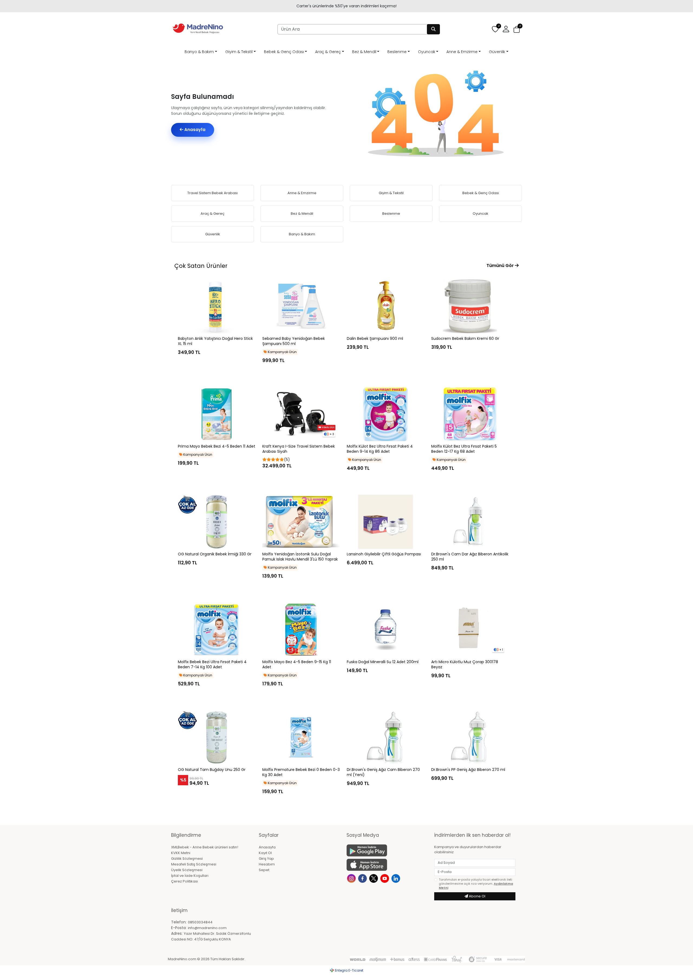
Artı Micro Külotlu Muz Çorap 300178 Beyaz (464, 664)
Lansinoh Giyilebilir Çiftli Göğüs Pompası (384, 554)
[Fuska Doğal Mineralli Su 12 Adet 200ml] (385, 630)
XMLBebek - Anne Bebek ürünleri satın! (204, 847)
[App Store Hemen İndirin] (387, 865)
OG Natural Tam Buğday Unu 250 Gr (212, 769)
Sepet (264, 869)
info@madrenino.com (207, 927)
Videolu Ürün (327, 427)
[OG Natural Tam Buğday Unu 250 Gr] (216, 737)
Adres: (176, 933)
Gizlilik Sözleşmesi (187, 858)
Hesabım (267, 864)
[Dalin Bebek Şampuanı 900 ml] (385, 306)
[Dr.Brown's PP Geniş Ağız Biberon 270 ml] (470, 737)
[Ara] (433, 29)
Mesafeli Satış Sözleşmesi (193, 864)
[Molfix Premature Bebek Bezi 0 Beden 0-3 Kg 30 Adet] (301, 737)
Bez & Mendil (364, 51)
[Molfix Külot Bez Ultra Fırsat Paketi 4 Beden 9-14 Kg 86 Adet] (385, 414)
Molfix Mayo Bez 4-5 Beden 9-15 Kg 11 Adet (296, 664)
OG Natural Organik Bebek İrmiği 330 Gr (214, 554)
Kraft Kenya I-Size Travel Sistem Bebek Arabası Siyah (298, 449)
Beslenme (397, 51)
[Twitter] (374, 878)
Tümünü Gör (500, 265)
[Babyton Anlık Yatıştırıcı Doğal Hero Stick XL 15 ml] (216, 306)
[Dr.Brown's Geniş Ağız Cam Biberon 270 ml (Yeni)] (385, 737)
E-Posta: (179, 927)
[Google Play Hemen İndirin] (387, 850)
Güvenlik (497, 51)
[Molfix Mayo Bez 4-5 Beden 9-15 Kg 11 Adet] (301, 630)
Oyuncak (426, 51)
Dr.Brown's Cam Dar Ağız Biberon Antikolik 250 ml (469, 557)
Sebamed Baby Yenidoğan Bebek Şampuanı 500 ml (293, 341)
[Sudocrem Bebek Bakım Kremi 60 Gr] (470, 306)
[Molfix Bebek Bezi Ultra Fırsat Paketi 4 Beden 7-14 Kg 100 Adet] (216, 630)
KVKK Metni (180, 852)
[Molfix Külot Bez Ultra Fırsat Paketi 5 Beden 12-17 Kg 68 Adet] (470, 414)
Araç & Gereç (328, 51)
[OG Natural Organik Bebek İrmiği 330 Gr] (216, 522)
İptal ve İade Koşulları (189, 875)
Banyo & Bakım (199, 51)
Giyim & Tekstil (239, 51)
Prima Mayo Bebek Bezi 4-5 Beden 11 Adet (216, 446)
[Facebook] (363, 878)
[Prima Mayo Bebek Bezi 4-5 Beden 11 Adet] (216, 414)
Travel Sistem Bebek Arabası (212, 193)
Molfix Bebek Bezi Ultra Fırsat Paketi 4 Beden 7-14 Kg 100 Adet (212, 664)
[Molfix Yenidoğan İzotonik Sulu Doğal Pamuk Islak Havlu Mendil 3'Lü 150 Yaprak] (301, 522)
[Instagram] (352, 878)
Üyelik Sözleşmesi (186, 869)
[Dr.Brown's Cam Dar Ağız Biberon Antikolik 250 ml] (470, 522)
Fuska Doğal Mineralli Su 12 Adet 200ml (383, 662)
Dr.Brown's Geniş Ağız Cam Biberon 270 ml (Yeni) (383, 772)
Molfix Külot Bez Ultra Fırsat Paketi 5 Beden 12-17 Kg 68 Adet (464, 449)
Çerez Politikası (184, 881)
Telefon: (179, 922)
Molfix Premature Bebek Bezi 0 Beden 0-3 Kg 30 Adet (301, 772)
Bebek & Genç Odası (284, 51)
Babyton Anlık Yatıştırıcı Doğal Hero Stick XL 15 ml (215, 341)
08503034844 (200, 922)
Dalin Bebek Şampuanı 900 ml (375, 338)
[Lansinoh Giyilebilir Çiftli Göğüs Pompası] (385, 522)
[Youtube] (385, 878)
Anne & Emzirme (462, 51)
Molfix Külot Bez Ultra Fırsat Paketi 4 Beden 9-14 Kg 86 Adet (380, 449)
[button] (516, 29)
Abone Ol (476, 896)
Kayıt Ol (265, 852)
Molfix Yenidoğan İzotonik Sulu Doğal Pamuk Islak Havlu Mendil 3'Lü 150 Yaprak (300, 557)
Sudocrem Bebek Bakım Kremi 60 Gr (465, 338)
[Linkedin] (396, 878)
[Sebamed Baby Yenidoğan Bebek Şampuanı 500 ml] (301, 306)
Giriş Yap (266, 858)
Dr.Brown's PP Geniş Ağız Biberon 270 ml (468, 769)
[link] (346, 6)
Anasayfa (194, 129)
